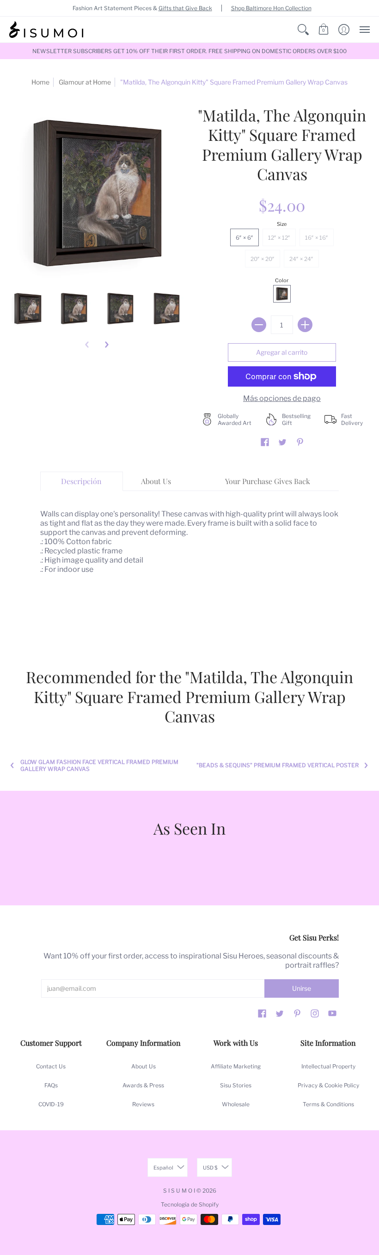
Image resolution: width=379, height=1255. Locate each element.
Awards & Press (143, 1085)
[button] (303, 29)
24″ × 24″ (301, 258)
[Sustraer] (258, 324)
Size (282, 224)
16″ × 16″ (316, 237)
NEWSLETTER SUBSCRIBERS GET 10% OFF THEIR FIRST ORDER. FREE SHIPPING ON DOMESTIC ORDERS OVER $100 (189, 51)
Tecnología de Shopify (190, 1204)
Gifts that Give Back (185, 8)
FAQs (51, 1085)
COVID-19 (51, 1104)
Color (281, 280)
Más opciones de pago (282, 398)
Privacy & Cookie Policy (328, 1085)
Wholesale (236, 1104)
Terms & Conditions (328, 1104)
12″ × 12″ (279, 237)
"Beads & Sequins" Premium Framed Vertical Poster (277, 765)
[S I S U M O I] (46, 29)
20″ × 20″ (263, 258)
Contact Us (51, 1066)
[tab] (81, 481)
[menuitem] (303, 29)
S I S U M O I (179, 1190)
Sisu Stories (235, 1085)
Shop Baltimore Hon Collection (271, 8)
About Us (143, 1066)
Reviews (143, 1104)
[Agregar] (305, 324)
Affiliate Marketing (236, 1066)
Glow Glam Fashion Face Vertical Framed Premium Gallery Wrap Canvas (99, 765)
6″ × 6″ (244, 237)
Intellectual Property (328, 1066)
